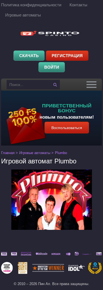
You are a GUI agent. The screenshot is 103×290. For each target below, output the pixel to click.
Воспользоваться (66, 128)
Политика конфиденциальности (31, 4)
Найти (55, 84)
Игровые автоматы (23, 15)
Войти (51, 67)
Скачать (29, 55)
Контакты (78, 4)
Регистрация (67, 55)
